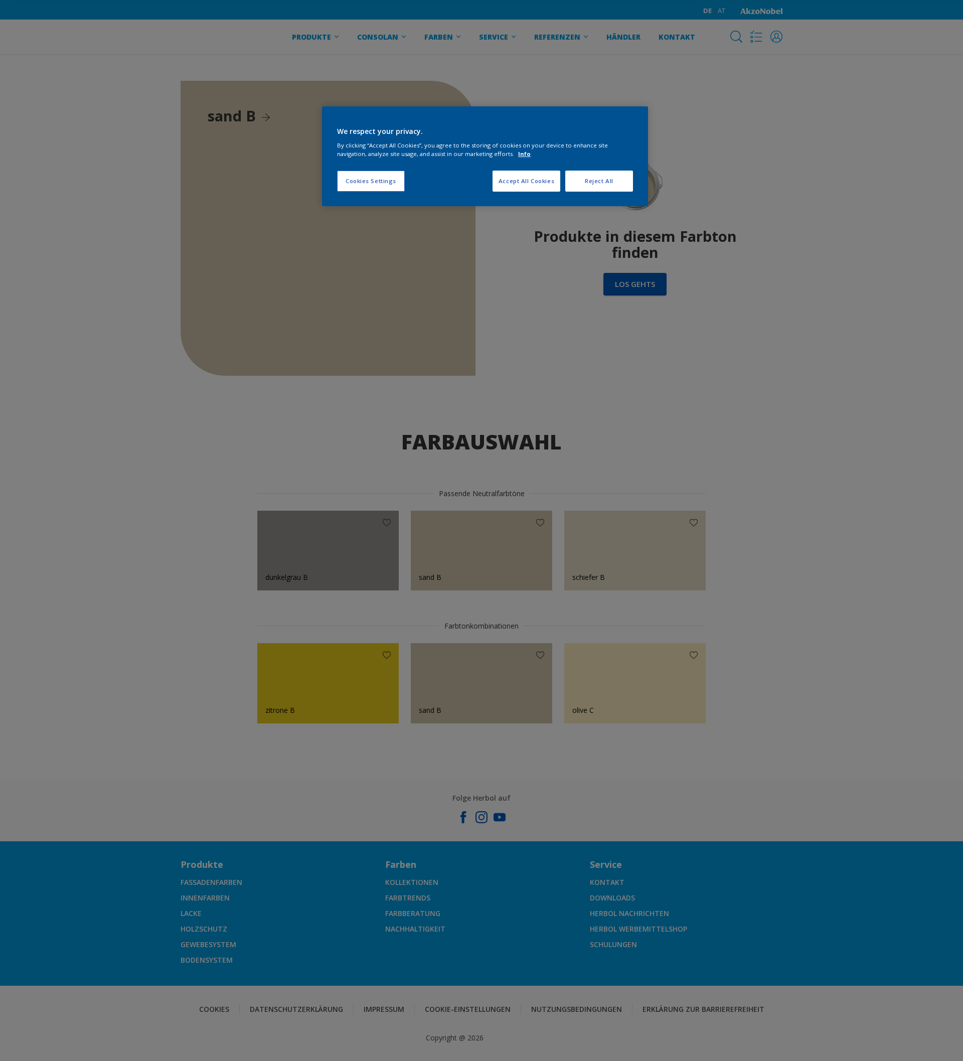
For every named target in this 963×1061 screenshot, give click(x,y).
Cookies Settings (371, 181)
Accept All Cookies (526, 181)
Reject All (599, 181)
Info (524, 154)
